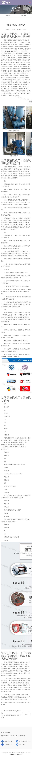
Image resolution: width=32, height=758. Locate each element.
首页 (14, 10)
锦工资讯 (24, 15)
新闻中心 (18, 10)
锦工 (8, 2)
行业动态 (8, 15)
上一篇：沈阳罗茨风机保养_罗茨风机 (11, 712)
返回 (26, 714)
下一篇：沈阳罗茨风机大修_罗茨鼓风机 (11, 716)
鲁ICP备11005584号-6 (16, 754)
